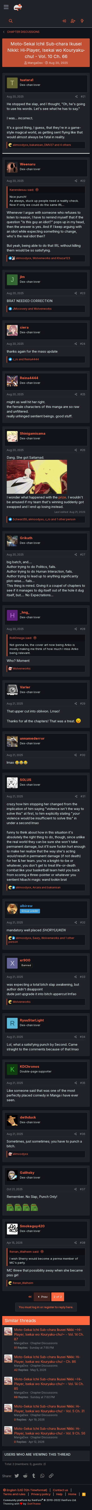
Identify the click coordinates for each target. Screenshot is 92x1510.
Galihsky (27, 1172)
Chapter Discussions (44, 1343)
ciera (24, 327)
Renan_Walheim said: (24, 1251)
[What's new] (82, 20)
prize (62, 497)
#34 (82, 1037)
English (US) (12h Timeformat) (26, 1490)
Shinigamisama (32, 433)
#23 (82, 293)
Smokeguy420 (32, 1226)
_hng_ (24, 612)
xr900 (25, 960)
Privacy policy (40, 1494)
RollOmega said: (21, 638)
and (32, 308)
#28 (82, 629)
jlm (22, 277)
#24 (82, 343)
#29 (82, 703)
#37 (82, 1189)
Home (72, 1494)
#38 (82, 1242)
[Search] (10, 20)
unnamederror (32, 738)
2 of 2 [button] (58, 1297)
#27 (82, 554)
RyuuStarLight (32, 1020)
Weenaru (27, 164)
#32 (82, 922)
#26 (82, 450)
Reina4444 (29, 378)
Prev (44, 1297)
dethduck (28, 1117)
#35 (82, 1083)
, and (43, 258)
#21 (83, 96)
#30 (82, 755)
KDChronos (29, 1066)
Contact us (60, 1490)
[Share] (76, 96)
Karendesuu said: (22, 189)
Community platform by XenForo (40, 1500)
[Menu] (6, 7)
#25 (82, 394)
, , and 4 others (42, 145)
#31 (83, 796)
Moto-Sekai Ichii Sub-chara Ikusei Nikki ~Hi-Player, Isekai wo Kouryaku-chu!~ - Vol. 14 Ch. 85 (49, 1384)
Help (59, 1494)
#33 (82, 976)
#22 (82, 180)
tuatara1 (26, 80)
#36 (82, 1134)
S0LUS (25, 780)
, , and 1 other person (44, 519)
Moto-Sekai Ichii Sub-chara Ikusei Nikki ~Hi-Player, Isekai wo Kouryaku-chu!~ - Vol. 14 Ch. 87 (49, 1334)
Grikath (26, 538)
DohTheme (34, 1503)
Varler (25, 687)
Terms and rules (14, 1494)
